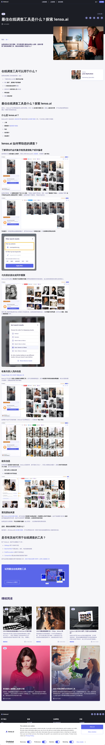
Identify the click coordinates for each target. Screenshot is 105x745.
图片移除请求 (57, 722)
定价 (2, 722)
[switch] (44, 742)
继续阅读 (4, 606)
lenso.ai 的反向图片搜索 (11, 516)
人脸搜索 (52, 2)
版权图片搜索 (13, 126)
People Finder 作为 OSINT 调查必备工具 (13, 375)
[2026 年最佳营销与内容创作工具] (76, 673)
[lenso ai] (5, 2)
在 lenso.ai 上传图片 (12, 582)
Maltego (6, 545)
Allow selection (92, 732)
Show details (80, 742)
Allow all (92, 726)
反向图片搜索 (32, 119)
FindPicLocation (9, 552)
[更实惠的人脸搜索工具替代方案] (26, 673)
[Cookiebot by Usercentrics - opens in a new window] (10, 742)
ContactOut (7, 555)
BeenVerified (8, 549)
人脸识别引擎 (17, 119)
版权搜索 (60, 2)
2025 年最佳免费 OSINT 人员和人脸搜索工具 (37, 559)
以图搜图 (44, 2)
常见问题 (29, 722)
